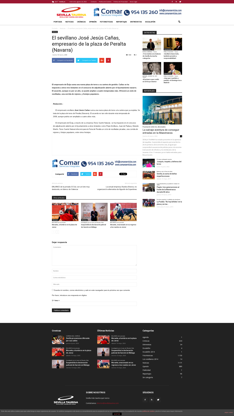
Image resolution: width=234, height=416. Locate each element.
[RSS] (176, 1)
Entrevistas (136, 22)
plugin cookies (229, 412)
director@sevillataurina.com (108, 403)
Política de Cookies (105, 2)
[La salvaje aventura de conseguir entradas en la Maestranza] (162, 110)
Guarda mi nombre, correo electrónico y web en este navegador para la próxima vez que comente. (92, 290)
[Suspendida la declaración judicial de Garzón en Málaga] (94, 212)
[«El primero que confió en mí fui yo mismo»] (152, 68)
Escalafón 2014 (149, 352)
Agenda (146, 337)
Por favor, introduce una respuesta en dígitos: (69, 295)
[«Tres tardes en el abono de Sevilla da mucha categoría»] (152, 44)
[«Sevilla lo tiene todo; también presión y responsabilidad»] (173, 44)
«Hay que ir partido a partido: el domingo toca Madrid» (172, 80)
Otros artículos (59, 198)
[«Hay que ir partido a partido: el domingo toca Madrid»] (173, 68)
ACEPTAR (117, 414)
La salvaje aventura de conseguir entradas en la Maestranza (161, 131)
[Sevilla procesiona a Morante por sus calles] (58, 339)
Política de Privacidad (121, 2)
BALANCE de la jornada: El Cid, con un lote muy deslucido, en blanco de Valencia (71, 188)
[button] (179, 22)
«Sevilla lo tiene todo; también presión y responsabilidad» (171, 56)
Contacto (94, 2)
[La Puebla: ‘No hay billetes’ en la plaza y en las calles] (149, 203)
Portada (58, 22)
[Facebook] (172, 1)
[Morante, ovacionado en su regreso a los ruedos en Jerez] (123, 212)
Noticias (69, 22)
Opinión (93, 22)
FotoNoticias (106, 22)
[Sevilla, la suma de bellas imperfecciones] (149, 175)
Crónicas (81, 22)
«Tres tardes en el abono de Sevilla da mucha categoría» (152, 56)
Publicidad (147, 370)
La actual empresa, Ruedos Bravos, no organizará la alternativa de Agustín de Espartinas (117, 188)
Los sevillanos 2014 (150, 359)
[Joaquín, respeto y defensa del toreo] (149, 163)
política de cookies (148, 411)
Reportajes (121, 22)
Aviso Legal (133, 2)
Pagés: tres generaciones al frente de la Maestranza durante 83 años (168, 189)
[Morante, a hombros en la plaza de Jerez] (65, 212)
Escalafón (150, 22)
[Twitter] (180, 1)
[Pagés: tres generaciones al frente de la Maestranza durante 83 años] (149, 187)
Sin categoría (148, 377)
